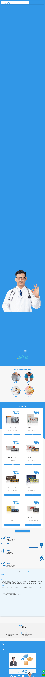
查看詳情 (12, 434)
